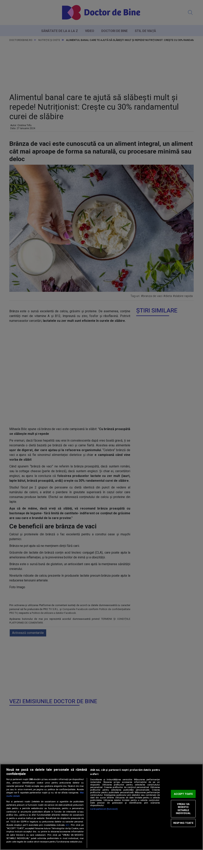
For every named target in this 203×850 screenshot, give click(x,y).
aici (67, 825)
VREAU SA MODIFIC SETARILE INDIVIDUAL (183, 809)
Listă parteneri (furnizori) (104, 809)
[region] (101, 807)
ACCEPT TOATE (183, 793)
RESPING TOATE (183, 822)
